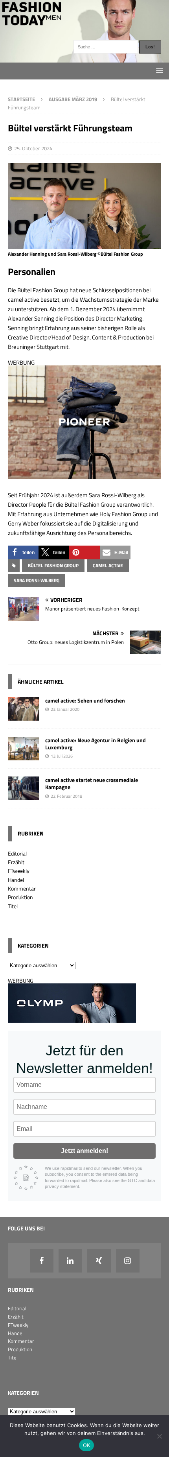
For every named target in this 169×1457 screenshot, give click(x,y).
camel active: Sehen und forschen (85, 700)
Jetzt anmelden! (84, 1150)
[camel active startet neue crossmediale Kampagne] (23, 795)
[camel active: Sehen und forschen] (23, 716)
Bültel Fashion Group (53, 565)
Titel (13, 906)
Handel (16, 880)
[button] (23, 552)
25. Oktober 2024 (33, 148)
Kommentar (22, 888)
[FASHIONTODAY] (84, 58)
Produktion (20, 897)
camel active (108, 565)
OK (86, 1445)
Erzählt (16, 862)
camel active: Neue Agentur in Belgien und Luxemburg (95, 743)
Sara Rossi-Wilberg (36, 580)
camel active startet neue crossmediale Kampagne (91, 783)
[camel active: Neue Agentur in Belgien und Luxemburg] (23, 756)
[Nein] (159, 1436)
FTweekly (18, 871)
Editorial (17, 853)
